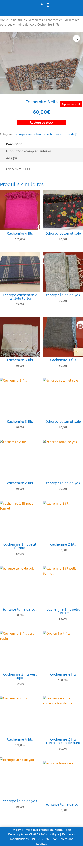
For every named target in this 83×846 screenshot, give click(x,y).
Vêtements (35, 20)
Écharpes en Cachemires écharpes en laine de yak (47, 134)
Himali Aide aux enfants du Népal (39, 829)
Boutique (19, 20)
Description (14, 144)
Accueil (5, 20)
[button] (76, 38)
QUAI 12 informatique (44, 834)
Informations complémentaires (28, 151)
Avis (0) (11, 158)
